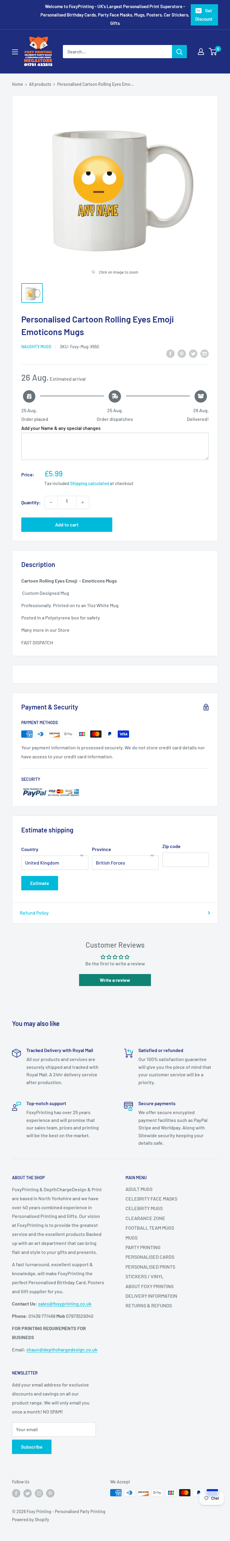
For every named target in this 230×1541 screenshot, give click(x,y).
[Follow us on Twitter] (27, 1493)
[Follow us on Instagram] (39, 1493)
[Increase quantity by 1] (82, 502)
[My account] (201, 51)
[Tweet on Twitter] (193, 353)
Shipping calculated (89, 483)
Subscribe (32, 1447)
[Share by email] (204, 353)
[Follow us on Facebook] (16, 1493)
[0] (213, 51)
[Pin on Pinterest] (182, 353)
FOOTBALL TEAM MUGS (149, 1228)
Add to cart (66, 524)
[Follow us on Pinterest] (50, 1493)
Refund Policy (34, 913)
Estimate (39, 883)
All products (40, 84)
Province (101, 849)
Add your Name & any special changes (61, 428)
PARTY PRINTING (143, 1247)
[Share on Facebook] (170, 353)
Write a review (115, 980)
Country (29, 849)
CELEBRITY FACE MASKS (151, 1198)
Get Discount (204, 15)
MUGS (131, 1237)
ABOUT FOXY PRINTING (149, 1286)
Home (17, 84)
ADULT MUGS (138, 1189)
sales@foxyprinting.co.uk (64, 1303)
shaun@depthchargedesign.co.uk (61, 1349)
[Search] (179, 51)
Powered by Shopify (30, 1519)
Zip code (171, 846)
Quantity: (31, 502)
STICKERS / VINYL (144, 1276)
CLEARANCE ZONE (145, 1218)
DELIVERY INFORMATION (151, 1296)
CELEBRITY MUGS (144, 1208)
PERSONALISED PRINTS (150, 1267)
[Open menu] (15, 51)
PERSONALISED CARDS (149, 1257)
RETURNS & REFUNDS (148, 1305)
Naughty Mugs (36, 346)
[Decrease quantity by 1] (51, 502)
